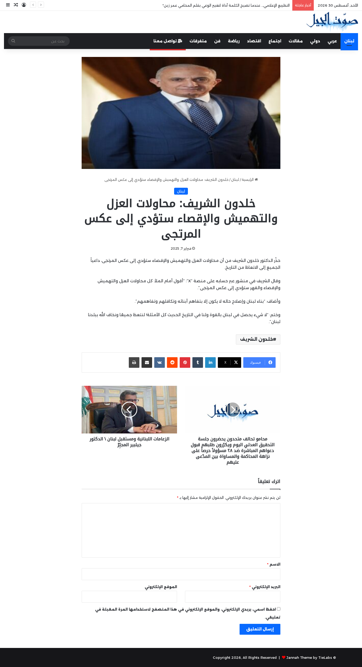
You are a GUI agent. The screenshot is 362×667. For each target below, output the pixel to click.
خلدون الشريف (256, 339)
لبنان (349, 41)
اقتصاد (254, 41)
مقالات (296, 41)
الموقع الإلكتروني (161, 587)
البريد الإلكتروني (264, 587)
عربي (332, 41)
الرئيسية (248, 179)
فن (217, 41)
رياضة (234, 41)
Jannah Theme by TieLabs (309, 657)
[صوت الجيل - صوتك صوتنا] (332, 22)
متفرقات (198, 41)
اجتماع (274, 41)
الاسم (273, 564)
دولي (315, 41)
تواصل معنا (165, 41)
